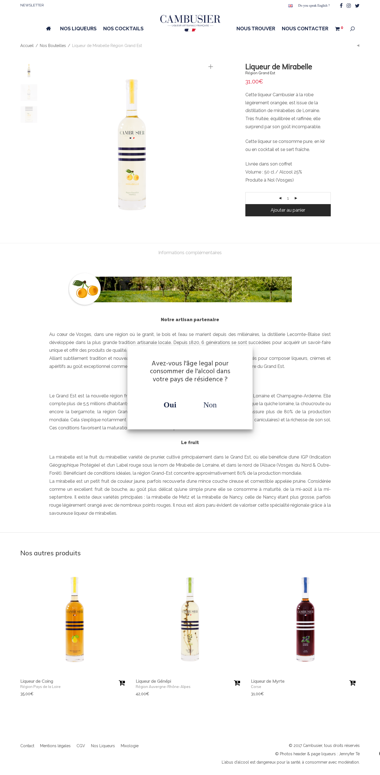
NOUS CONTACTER (305, 28)
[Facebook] (341, 5)
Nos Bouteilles (53, 45)
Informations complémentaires (190, 252)
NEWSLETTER (32, 5)
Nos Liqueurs (103, 746)
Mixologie (130, 746)
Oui (170, 404)
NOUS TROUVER (255, 28)
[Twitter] (357, 5)
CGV (81, 746)
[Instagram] (349, 5)
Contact (27, 746)
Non (210, 404)
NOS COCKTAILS (123, 28)
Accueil (27, 45)
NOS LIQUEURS (78, 28)
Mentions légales (55, 746)
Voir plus (26, 694)
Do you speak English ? (314, 5)
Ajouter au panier (288, 210)
